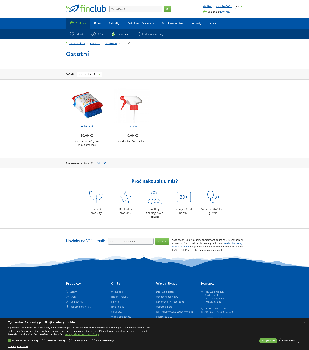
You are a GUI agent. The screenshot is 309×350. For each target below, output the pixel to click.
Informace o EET (164, 316)
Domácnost (111, 43)
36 (104, 163)
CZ (238, 6)
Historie (115, 301)
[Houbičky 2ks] (86, 105)
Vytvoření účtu (224, 6)
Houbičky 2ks (87, 126)
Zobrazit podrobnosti (18, 346)
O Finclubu (117, 291)
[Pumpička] (132, 105)
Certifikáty (116, 311)
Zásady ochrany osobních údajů (82, 334)
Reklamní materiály (80, 306)
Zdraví (73, 291)
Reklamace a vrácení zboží (170, 301)
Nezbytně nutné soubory (25, 340)
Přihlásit (207, 6)
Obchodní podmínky (167, 296)
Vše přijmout (268, 340)
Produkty (95, 43)
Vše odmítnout (289, 340)
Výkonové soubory (55, 340)
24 (98, 163)
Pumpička (131, 126)
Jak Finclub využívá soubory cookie (174, 311)
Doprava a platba (165, 291)
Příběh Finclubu (119, 296)
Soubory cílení (80, 340)
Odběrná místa (164, 306)
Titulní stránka (77, 43)
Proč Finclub (117, 306)
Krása (73, 296)
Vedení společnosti (121, 316)
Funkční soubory (105, 340)
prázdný (225, 12)
